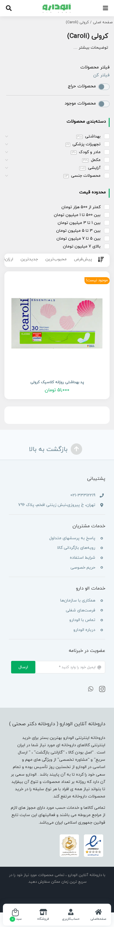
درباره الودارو (84, 630)
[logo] (57, 5)
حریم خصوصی (82, 567)
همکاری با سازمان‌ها (77, 600)
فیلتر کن (101, 75)
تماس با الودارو (82, 620)
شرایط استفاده (82, 557)
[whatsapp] (90, 689)
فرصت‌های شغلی (80, 610)
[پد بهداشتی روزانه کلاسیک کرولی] (57, 323)
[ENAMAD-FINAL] (81, 835)
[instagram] (102, 689)
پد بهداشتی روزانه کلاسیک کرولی (57, 382)
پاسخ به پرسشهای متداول (72, 538)
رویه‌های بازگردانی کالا (76, 548)
